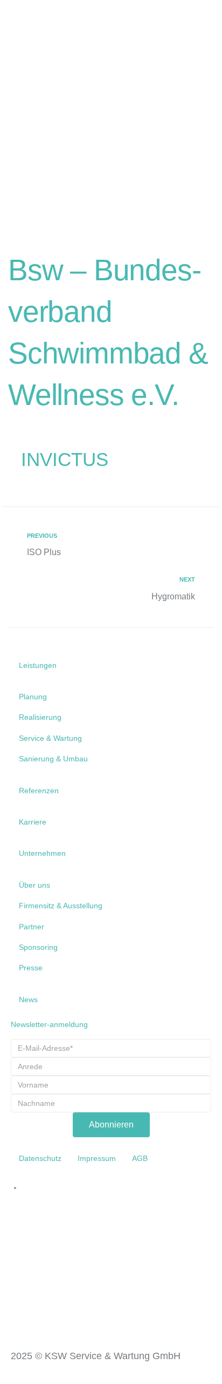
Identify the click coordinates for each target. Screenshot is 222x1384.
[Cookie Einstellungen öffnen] (19, 1370)
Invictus (64, 459)
